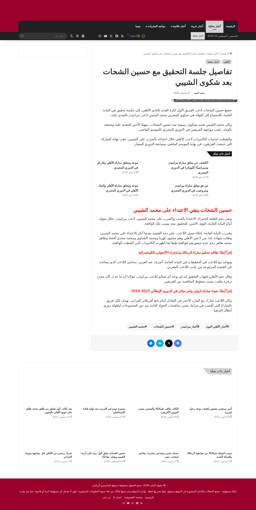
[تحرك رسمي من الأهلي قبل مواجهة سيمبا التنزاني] (48, 436)
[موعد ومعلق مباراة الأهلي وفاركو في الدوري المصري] (151, 167)
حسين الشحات (163, 326)
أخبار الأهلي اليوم (216, 326)
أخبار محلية (214, 26)
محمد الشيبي (137, 326)
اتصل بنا (117, 497)
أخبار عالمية (179, 26)
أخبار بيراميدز (189, 326)
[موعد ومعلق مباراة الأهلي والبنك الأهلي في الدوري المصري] (151, 190)
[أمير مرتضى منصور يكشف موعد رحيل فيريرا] (208, 391)
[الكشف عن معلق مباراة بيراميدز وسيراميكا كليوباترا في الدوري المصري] (221, 167)
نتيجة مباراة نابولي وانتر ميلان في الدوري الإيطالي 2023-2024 (174, 291)
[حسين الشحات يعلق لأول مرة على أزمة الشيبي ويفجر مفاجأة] (101, 436)
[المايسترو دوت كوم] (214, 10)
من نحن (107, 497)
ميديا (138, 26)
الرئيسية (230, 26)
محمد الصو (199, 92)
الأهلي (227, 61)
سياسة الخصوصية (133, 497)
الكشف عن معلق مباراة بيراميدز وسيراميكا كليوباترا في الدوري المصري (188, 167)
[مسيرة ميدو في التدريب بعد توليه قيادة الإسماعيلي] (101, 391)
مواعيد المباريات (156, 26)
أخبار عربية (197, 26)
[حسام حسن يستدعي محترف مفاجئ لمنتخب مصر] (155, 436)
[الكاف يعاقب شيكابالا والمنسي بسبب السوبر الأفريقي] (155, 391)
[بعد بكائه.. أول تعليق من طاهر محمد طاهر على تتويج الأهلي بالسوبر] (48, 391)
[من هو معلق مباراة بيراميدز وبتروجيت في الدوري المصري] (221, 190)
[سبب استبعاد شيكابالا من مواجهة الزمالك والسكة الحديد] (208, 436)
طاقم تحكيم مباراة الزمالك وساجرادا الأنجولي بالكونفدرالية (178, 252)
